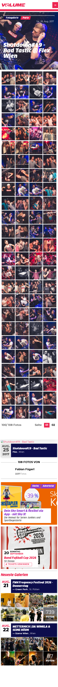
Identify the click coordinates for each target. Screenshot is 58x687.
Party (26, 18)
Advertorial (48, 486)
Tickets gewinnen (18, 564)
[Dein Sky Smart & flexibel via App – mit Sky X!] (29, 503)
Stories (35, 486)
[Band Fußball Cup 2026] (29, 547)
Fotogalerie (12, 18)
